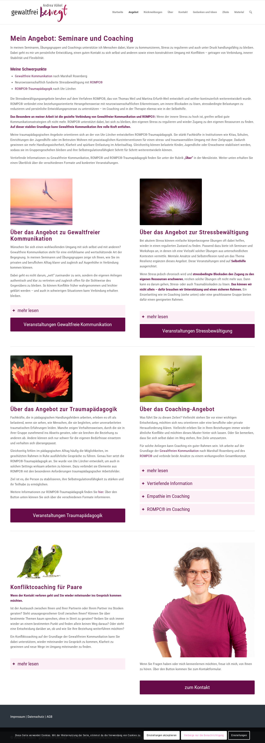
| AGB (48, 717)
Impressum (17, 717)
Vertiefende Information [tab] (169, 483)
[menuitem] (118, 12)
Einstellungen (239, 735)
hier (100, 492)
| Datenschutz (35, 717)
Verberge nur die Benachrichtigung (204, 735)
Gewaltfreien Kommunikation (179, 451)
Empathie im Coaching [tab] (168, 496)
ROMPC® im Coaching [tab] (168, 509)
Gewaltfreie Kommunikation (33, 76)
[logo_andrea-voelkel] (39, 12)
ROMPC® (96, 82)
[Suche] (251, 12)
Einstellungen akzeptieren (162, 735)
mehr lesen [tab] (28, 310)
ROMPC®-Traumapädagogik (33, 89)
